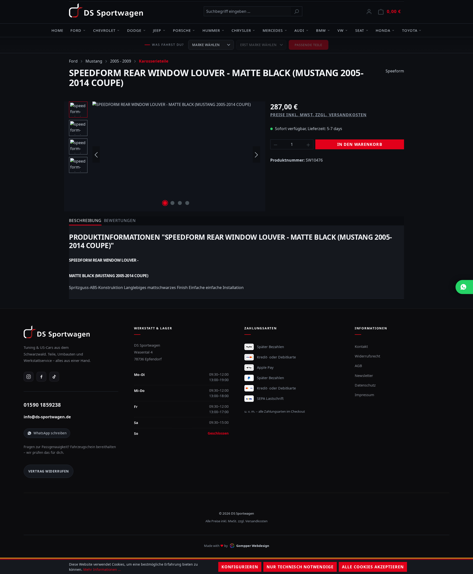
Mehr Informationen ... (102, 569)
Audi (299, 30)
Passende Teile (308, 45)
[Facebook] (41, 377)
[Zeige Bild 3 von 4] (180, 203)
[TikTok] (54, 377)
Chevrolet (104, 30)
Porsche (182, 30)
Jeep (157, 30)
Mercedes (273, 30)
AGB (358, 365)
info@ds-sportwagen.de (47, 417)
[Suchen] (296, 11)
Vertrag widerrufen (48, 471)
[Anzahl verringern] (275, 144)
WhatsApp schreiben (50, 433)
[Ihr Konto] (369, 11)
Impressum (364, 394)
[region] (164, 154)
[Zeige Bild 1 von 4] (165, 203)
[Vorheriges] (96, 155)
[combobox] (247, 11)
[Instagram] (29, 377)
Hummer (211, 30)
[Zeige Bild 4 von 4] (187, 203)
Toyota (409, 30)
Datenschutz (365, 385)
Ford (75, 30)
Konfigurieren (239, 567)
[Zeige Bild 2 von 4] (172, 203)
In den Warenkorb (359, 144)
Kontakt (361, 346)
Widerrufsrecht (367, 356)
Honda (383, 30)
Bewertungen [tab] (120, 220)
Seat (359, 30)
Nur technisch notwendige (300, 567)
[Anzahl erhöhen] (308, 144)
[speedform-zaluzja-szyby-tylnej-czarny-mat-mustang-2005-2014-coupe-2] (176, 154)
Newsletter (364, 375)
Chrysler (241, 30)
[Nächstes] (256, 155)
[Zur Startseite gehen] (106, 10)
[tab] (85, 220)
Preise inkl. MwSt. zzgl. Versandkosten (318, 115)
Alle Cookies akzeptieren (373, 567)
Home (57, 30)
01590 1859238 (42, 404)
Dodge (134, 30)
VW (341, 30)
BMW (321, 30)
